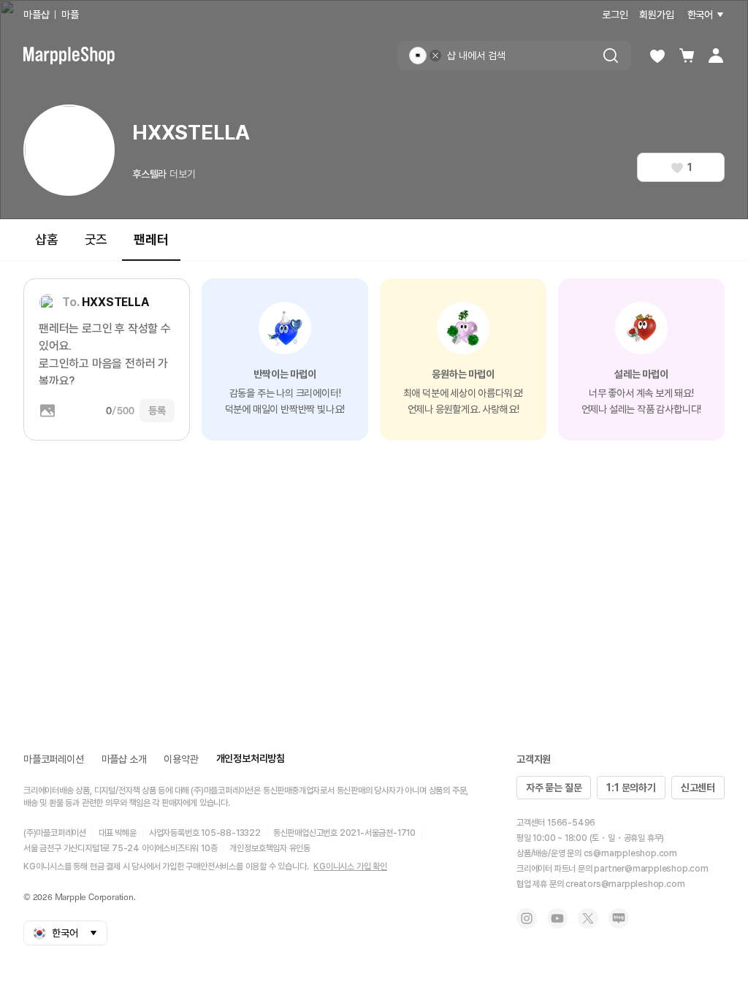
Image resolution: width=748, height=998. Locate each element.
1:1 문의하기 (630, 787)
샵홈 (46, 239)
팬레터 (151, 239)
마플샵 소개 (124, 759)
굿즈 (96, 239)
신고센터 (698, 787)
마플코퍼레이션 (53, 759)
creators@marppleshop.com (624, 884)
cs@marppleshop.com (630, 853)
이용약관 (181, 759)
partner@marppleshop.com (651, 869)
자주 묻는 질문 (553, 787)
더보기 (182, 174)
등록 (157, 410)
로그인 (614, 14)
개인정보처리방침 (250, 758)
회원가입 (656, 14)
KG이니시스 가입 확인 (350, 866)
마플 (70, 14)
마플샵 (36, 14)
